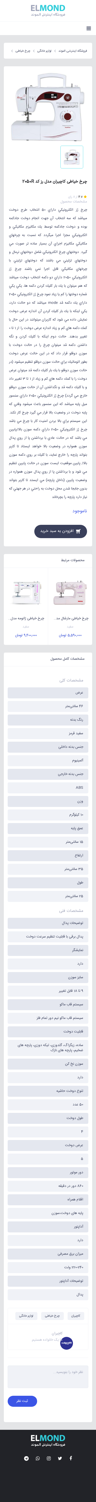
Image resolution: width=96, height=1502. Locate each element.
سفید (70, 627)
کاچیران (75, 1315)
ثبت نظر (22, 1401)
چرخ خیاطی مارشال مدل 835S (68, 618)
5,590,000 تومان (70, 635)
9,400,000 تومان (26, 635)
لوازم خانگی (26, 1315)
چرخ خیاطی (52, 1315)
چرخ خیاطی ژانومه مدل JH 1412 (24, 618)
